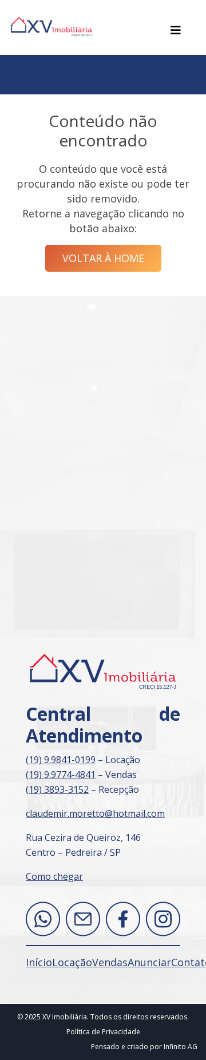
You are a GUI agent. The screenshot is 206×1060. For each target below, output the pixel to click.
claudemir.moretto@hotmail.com (95, 813)
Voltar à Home (103, 258)
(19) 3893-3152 (57, 789)
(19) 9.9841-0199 (61, 759)
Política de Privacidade (103, 1032)
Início (39, 962)
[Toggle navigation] (175, 30)
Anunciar (149, 962)
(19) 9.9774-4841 (61, 774)
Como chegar (54, 876)
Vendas (110, 962)
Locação (72, 962)
